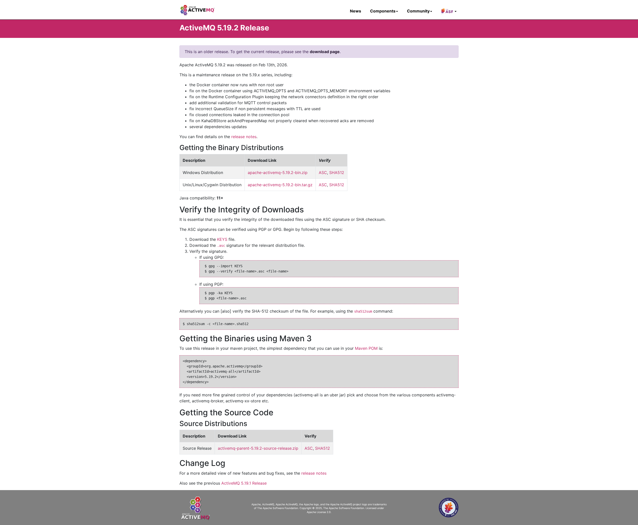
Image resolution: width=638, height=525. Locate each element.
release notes (243, 136)
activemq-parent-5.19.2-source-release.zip (258, 448)
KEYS (222, 239)
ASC (323, 172)
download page (325, 51)
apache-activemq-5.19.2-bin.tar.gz (280, 184)
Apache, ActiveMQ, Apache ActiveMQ (274, 504)
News (355, 10)
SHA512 (336, 172)
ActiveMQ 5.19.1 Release (244, 483)
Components (383, 10)
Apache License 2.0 (319, 512)
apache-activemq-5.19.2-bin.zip (278, 172)
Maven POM (366, 348)
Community (418, 10)
